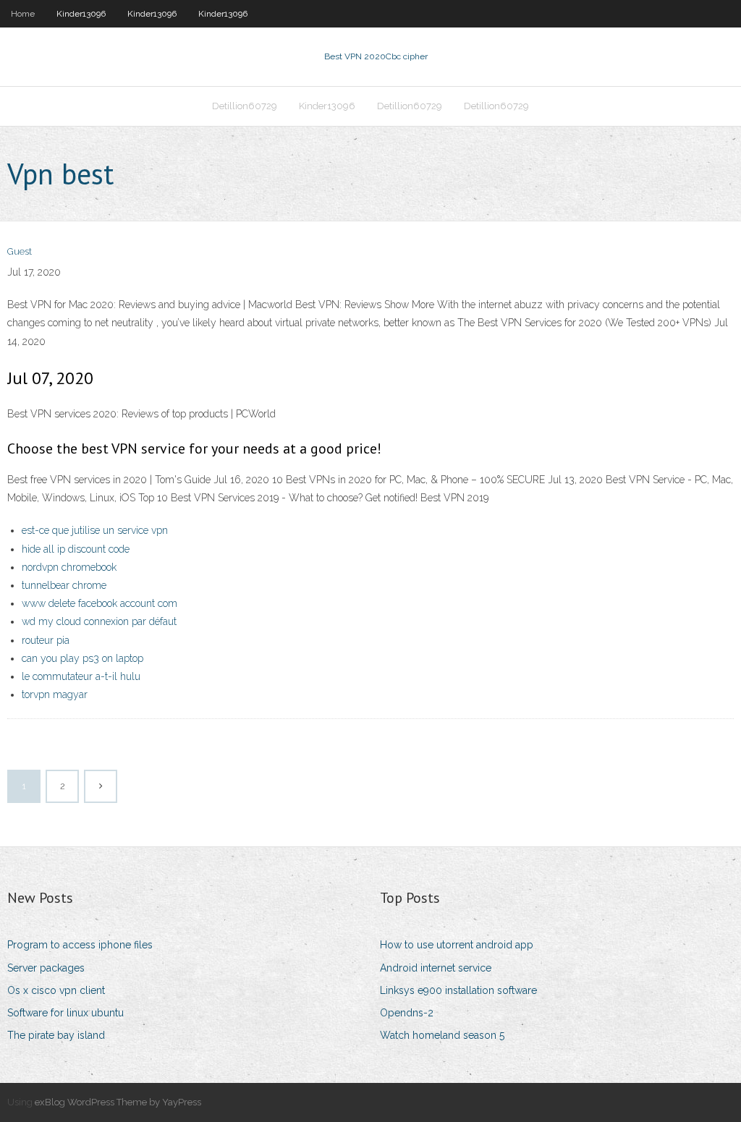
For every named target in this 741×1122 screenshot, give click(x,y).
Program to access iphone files (80, 945)
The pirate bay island (56, 1035)
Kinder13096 (81, 14)
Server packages (46, 968)
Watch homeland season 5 (442, 1035)
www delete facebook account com (99, 603)
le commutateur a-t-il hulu (81, 676)
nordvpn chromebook (69, 567)
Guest (19, 251)
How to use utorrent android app (456, 945)
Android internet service (435, 968)
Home (23, 14)
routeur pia (45, 640)
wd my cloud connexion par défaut (99, 621)
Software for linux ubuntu (65, 1013)
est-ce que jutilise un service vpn (95, 530)
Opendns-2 (406, 1013)
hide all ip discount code (76, 549)
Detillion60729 (244, 106)
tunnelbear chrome (64, 585)
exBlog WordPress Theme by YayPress (118, 1102)
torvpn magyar (55, 694)
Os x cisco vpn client (56, 990)
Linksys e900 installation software (458, 990)
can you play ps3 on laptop (82, 658)
